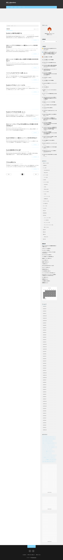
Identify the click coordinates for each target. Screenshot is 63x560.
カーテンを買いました (45, 260)
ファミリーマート (45, 455)
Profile (15, 7)
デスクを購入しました (45, 277)
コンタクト (24, 554)
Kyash (19, 139)
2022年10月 (45, 320)
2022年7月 (44, 327)
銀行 (50, 461)
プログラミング (49, 457)
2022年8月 (44, 325)
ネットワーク (44, 453)
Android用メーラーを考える (47, 77)
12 (53, 292)
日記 (43, 210)
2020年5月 (44, 389)
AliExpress (45, 156)
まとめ (45, 95)
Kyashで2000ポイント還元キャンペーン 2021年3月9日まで (21, 138)
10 (49, 292)
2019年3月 (44, 422)
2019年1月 (44, 427)
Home (8, 7)
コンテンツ (47, 447)
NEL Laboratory (11, 2)
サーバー (55, 447)
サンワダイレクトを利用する (46, 250)
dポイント (16, 62)
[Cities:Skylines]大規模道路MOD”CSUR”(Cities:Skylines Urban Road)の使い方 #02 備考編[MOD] (50, 133)
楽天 (52, 459)
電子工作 (24, 113)
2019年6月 (44, 415)
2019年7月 (44, 413)
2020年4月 (44, 391)
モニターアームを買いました (46, 267)
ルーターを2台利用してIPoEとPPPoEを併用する (50, 104)
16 (47, 294)
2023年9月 (44, 306)
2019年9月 (44, 408)
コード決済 (12, 62)
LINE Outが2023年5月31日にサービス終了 (48, 265)
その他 (44, 179)
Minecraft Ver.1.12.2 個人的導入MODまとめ (50, 62)
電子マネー (45, 227)
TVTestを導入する (11, 162)
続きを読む (35, 53)
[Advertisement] (31, 15)
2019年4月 (44, 420)
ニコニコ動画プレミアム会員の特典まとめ (48, 256)
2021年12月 (45, 344)
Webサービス (46, 112)
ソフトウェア (46, 138)
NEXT (36, 174)
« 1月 (44, 298)
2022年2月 (44, 339)
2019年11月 (45, 403)
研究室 (12, 7)
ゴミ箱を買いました (45, 263)
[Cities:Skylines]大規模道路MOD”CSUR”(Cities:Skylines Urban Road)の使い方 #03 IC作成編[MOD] (50, 123)
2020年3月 (44, 394)
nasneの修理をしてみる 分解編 (48, 56)
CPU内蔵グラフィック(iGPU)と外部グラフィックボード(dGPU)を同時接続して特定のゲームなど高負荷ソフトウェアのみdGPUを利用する (50, 53)
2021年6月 (44, 358)
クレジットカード (24, 48)
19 (53, 294)
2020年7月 (44, 384)
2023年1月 (44, 313)
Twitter (19, 7)
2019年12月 (45, 401)
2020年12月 (45, 372)
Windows (45, 85)
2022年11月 (45, 318)
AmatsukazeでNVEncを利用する (48, 107)
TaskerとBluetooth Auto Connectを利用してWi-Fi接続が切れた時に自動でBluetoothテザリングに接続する (50, 98)
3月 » (45, 298)
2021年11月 (45, 346)
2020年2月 (44, 396)
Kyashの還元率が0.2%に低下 (13, 150)
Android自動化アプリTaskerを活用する (49, 140)
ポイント (35, 48)
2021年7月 (44, 356)
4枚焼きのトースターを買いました (47, 258)
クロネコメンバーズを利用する (46, 248)
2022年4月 (44, 334)
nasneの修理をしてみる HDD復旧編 (48, 80)
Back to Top (31, 546)
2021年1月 (44, 370)
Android (45, 78)
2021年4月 (44, 363)
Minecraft (45, 63)
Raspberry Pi (16, 113)
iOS (44, 186)
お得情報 (44, 165)
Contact (24, 7)
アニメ (45, 177)
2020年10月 (45, 377)
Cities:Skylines (46, 50)
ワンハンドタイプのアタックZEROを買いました (48, 272)
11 (51, 292)
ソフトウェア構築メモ (46, 451)
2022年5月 (44, 332)
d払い (18, 62)
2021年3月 (44, 365)
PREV (9, 174)
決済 (36, 48)
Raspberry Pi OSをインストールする (15, 85)
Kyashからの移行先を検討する (14, 33)
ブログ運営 (44, 203)
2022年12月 (45, 315)
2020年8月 (44, 382)
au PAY (16, 127)
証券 (43, 229)
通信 (45, 461)
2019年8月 (44, 410)
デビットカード (46, 222)
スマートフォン (46, 196)
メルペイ (44, 459)
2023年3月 (44, 308)
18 (51, 294)
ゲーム (44, 167)
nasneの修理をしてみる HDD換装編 (48, 59)
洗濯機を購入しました (45, 282)
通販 (43, 234)
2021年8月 (44, 353)
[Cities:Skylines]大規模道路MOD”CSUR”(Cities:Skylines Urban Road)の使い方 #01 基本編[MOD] (50, 74)
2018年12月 (45, 429)
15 (45, 294)
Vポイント (20, 48)
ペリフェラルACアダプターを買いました (17, 73)
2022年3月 (44, 337)
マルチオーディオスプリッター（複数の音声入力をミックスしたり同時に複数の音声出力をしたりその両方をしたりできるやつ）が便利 (50, 128)
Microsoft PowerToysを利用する (46, 254)
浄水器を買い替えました (45, 269)
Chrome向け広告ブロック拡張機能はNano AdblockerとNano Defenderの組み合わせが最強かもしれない (50, 119)
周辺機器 (45, 198)
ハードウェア (12, 74)
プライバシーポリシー (31, 554)
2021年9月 (44, 351)
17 (49, 294)
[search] (56, 41)
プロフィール (38, 554)
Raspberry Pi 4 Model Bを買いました (15, 112)
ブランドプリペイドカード (14, 48)
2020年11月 (45, 375)
